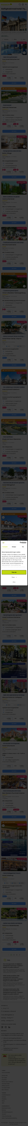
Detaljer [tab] (14, 546)
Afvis (14, 582)
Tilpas (13, 577)
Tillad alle (14, 572)
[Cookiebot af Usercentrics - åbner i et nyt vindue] (20, 543)
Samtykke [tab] (5, 546)
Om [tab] (23, 546)
